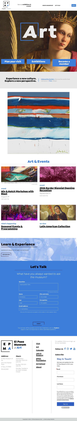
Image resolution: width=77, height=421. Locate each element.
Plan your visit (13, 61)
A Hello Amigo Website (48, 419)
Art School (40, 364)
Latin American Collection (55, 226)
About (39, 367)
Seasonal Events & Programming (11, 227)
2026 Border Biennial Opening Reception (57, 189)
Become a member (64, 62)
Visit (38, 344)
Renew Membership (47, 5)
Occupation (43, 300)
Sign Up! (65, 404)
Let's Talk (57, 5)
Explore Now (6, 254)
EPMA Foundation (41, 360)
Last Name (60, 384)
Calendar (40, 350)
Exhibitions (38, 61)
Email (58, 369)
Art (37, 347)
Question (22, 282)
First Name (60, 376)
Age (20, 300)
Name (21, 294)
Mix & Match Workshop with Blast (17, 192)
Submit (38, 323)
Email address (23, 306)
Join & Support (39, 354)
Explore (56, 328)
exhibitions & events (26, 5)
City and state (44, 294)
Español (9, 8)
